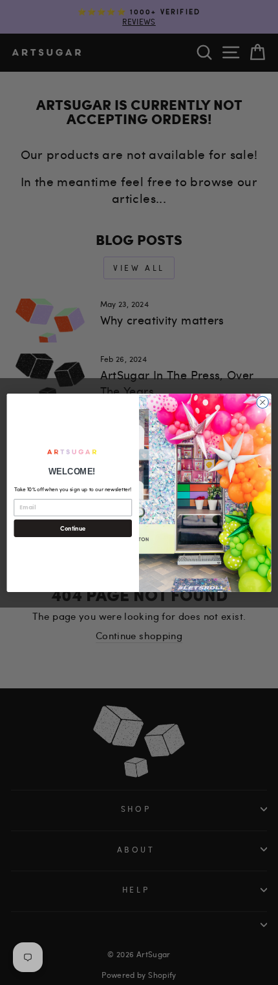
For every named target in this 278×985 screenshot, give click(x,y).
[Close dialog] (262, 402)
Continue (72, 528)
